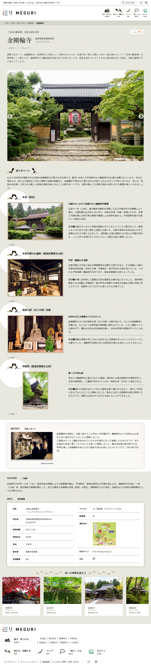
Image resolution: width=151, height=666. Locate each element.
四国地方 (64, 642)
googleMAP (31, 522)
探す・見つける (18, 23)
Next (141, 116)
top (7, 23)
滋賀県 (30, 23)
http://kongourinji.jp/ (102, 551)
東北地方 (52, 638)
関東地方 (63, 638)
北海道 (43, 638)
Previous (10, 116)
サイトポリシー (10, 661)
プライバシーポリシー (29, 661)
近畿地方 (43, 642)
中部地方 (73, 638)
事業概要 (46, 661)
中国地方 (53, 642)
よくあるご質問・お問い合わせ (66, 661)
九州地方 (74, 642)
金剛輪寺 (40, 23)
